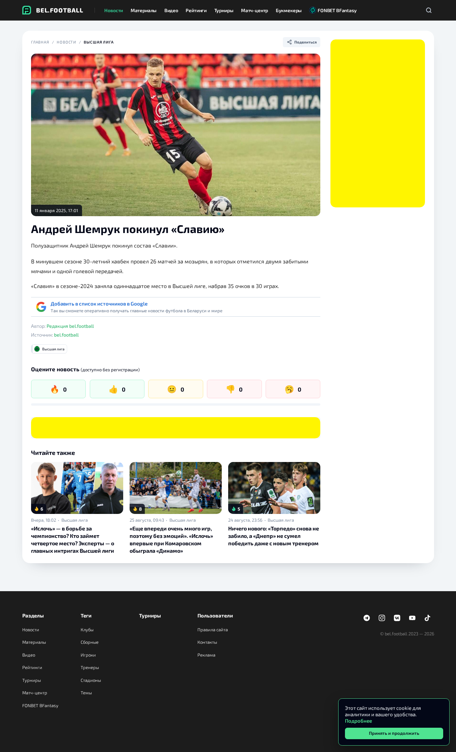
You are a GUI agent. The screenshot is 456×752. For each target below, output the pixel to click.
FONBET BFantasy (40, 705)
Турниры (31, 680)
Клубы (87, 629)
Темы (86, 692)
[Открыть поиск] (429, 10)
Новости (66, 42)
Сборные (90, 642)
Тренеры (90, 667)
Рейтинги (32, 667)
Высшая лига (99, 42)
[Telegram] (366, 618)
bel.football (66, 335)
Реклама (206, 655)
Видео (28, 655)
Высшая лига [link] (74, 520)
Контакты (207, 642)
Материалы (34, 642)
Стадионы (91, 680)
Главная (40, 42)
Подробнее (358, 721)
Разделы (33, 615)
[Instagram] (382, 618)
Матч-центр (34, 692)
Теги (86, 615)
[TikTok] (427, 618)
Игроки (88, 655)
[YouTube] (412, 618)
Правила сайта (212, 629)
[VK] (397, 618)
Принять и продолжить (394, 733)
